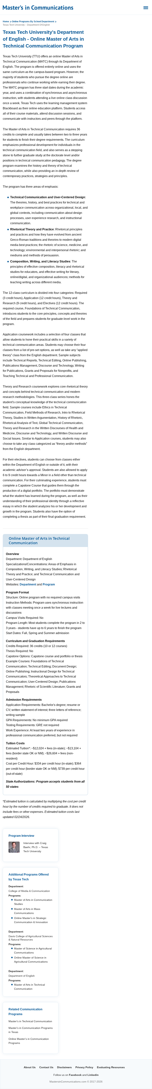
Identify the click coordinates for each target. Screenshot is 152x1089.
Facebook (75, 1074)
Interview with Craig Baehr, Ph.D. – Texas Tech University (35, 847)
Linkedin (93, 1074)
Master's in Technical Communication (30, 1021)
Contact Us (46, 1067)
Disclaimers (64, 1067)
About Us (30, 1067)
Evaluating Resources (111, 1067)
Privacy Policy (84, 1067)
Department (28, 584)
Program (49, 584)
